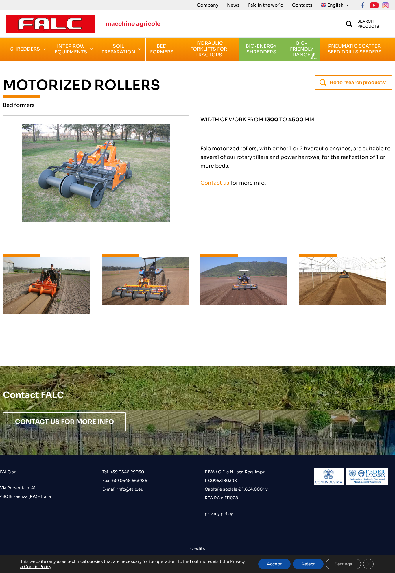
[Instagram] (385, 5)
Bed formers (19, 105)
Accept (274, 564)
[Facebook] (362, 5)
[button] (346, 5)
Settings (343, 564)
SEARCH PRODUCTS (368, 24)
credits (197, 548)
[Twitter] (374, 5)
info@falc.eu (130, 489)
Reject (308, 564)
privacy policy (219, 513)
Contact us (214, 183)
